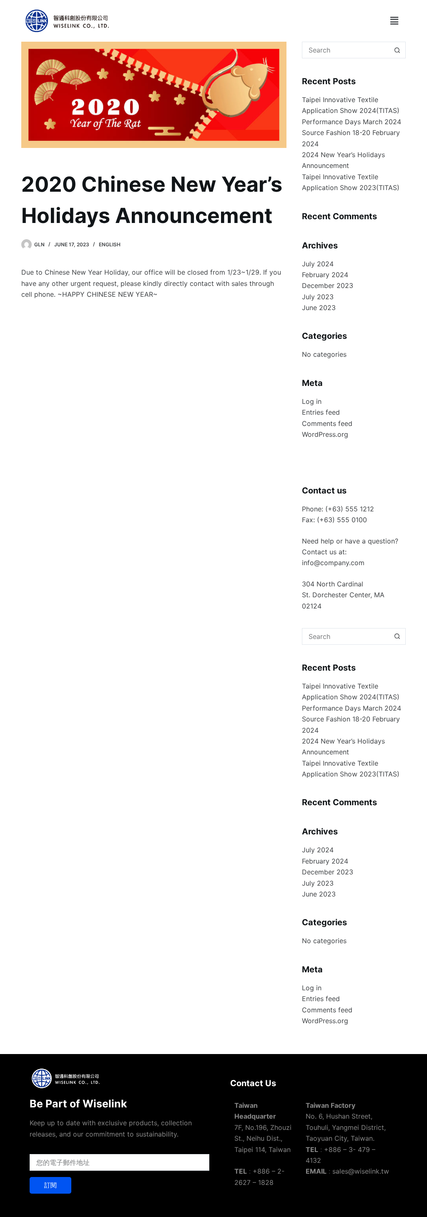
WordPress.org (325, 434)
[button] (394, 20)
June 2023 (319, 307)
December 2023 (327, 285)
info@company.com (333, 562)
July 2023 (318, 297)
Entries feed (321, 412)
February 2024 (325, 274)
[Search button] (397, 50)
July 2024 (318, 264)
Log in (312, 401)
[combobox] (345, 50)
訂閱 (50, 1185)
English (110, 244)
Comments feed (327, 423)
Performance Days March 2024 (351, 122)
